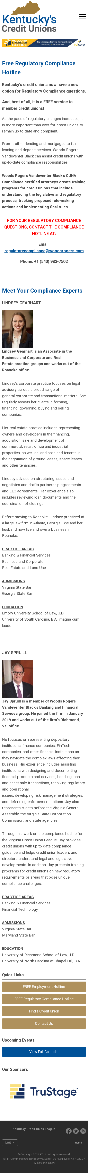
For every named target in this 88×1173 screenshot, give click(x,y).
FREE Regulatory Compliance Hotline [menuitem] (44, 999)
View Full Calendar (44, 1052)
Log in (10, 1142)
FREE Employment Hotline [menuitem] (44, 986)
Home (78, 1142)
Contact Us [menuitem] (44, 1023)
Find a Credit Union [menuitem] (44, 1011)
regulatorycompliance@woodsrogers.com (44, 250)
